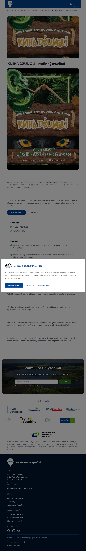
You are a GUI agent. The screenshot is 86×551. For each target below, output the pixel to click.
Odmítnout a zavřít (43, 285)
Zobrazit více (31, 285)
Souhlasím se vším (14, 285)
